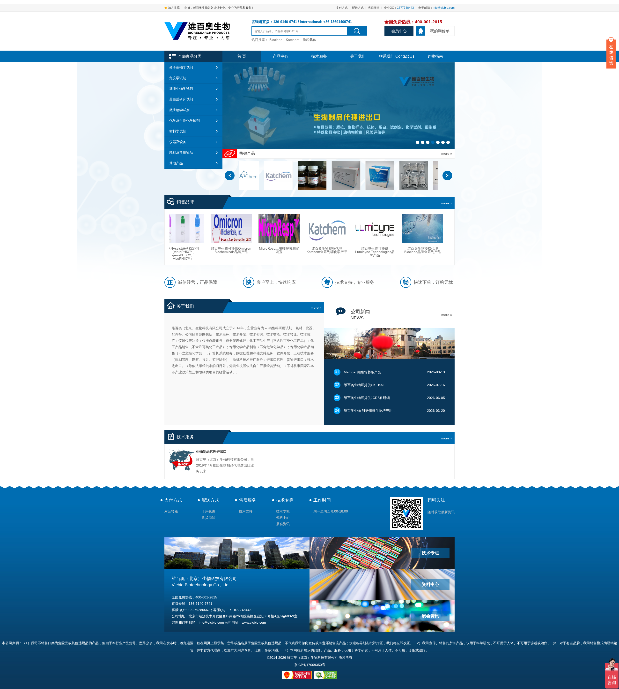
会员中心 (399, 31)
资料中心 (283, 518)
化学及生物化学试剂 (184, 120)
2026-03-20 (394, 410)
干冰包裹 (208, 511)
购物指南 (435, 56)
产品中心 (280, 56)
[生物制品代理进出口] (181, 461)
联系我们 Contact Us (396, 56)
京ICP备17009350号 (309, 665)
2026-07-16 (394, 385)
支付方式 (342, 7)
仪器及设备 (177, 142)
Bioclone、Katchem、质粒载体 (292, 40)
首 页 (241, 56)
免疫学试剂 (177, 78)
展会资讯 (283, 524)
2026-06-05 (394, 397)
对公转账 (171, 511)
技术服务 (319, 56)
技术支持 (245, 511)
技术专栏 (285, 500)
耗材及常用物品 (181, 152)
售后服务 (374, 7)
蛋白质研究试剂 (181, 99)
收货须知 (208, 518)
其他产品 (176, 163)
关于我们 (358, 56)
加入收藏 (174, 7)
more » (446, 203)
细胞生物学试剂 (181, 89)
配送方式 (358, 7)
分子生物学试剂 (181, 67)
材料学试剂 (177, 131)
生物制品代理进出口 (211, 451)
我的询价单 (440, 31)
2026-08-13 (394, 372)
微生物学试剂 (179, 110)
